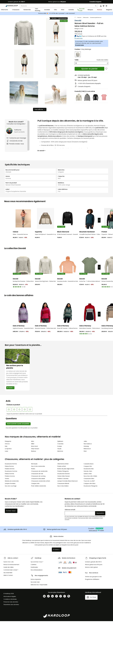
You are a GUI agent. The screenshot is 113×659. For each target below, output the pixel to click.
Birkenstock (87, 448)
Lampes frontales (10, 483)
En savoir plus (79, 45)
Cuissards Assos (88, 463)
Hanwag (86, 446)
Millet (32, 443)
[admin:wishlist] (106, 69)
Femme (79, 17)
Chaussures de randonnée (39, 471)
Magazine (109, 9)
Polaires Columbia (62, 478)
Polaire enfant (61, 466)
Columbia (60, 443)
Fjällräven (60, 441)
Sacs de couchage (10, 486)
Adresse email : (70, 509)
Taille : (77, 60)
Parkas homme (9, 473)
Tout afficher (38, 109)
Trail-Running (37, 9)
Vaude (59, 448)
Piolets (33, 468)
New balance (88, 443)
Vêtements (4, 9)
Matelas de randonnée (12, 481)
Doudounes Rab (88, 468)
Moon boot (34, 446)
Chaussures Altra (89, 478)
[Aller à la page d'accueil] (76, 17)
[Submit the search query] (96, 6)
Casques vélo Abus (89, 483)
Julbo (85, 441)
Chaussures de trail (37, 473)
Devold (78, 21)
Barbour (33, 451)
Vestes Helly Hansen (63, 476)
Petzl (85, 451)
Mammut (60, 451)
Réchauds (34, 463)
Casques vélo (35, 483)
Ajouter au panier (89, 69)
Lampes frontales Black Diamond (67, 481)
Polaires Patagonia (63, 471)
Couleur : (83, 49)
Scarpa (59, 446)
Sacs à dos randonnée (38, 466)
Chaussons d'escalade (38, 478)
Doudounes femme (11, 463)
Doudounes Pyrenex (63, 473)
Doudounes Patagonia (90, 486)
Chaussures (15, 9)
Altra (32, 441)
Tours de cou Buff (89, 481)
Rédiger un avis (79, 28)
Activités (71, 9)
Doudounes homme (11, 471)
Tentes (7, 478)
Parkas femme (9, 466)
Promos (99, 9)
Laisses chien (88, 473)
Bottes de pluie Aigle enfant (65, 468)
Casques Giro (88, 466)
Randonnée (27, 9)
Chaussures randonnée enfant (40, 481)
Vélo (55, 9)
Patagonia (8, 441)
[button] (23, 32)
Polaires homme (10, 476)
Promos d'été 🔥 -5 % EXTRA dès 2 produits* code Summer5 (56, 13)
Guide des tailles (102, 60)
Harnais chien (88, 471)
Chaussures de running (38, 476)
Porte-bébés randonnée (38, 486)
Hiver (62, 9)
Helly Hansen (35, 448)
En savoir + (41, 150)
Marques (90, 9)
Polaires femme (9, 468)
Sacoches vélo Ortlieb (90, 476)
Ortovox (7, 443)
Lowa (6, 451)
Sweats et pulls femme (95, 17)
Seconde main (81, 9)
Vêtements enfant (63, 463)
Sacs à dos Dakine (63, 486)
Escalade (47, 9)
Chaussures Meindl (63, 483)
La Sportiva (8, 448)
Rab (6, 446)
